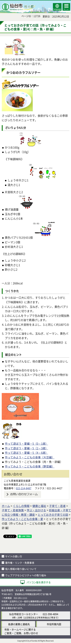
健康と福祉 (39, 506)
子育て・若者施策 (13, 510)
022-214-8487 (23, 488)
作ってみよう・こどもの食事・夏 (22, 519)
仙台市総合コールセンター (23, 614)
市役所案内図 (54, 624)
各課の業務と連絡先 (19, 624)
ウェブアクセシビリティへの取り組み (25, 575)
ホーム (6, 506)
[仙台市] (18, 6)
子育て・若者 (57, 506)
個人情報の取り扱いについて (21, 569)
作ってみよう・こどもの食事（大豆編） (29, 457)
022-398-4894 (50, 614)
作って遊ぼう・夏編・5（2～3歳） (26, 448)
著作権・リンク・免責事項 (19, 562)
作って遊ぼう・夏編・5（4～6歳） (26, 453)
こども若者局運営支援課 (17, 480)
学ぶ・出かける (36, 510)
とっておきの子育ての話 (53, 515)
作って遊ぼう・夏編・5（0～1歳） (26, 443)
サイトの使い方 (13, 556)
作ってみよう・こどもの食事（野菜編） (29, 466)
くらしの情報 (21, 506)
